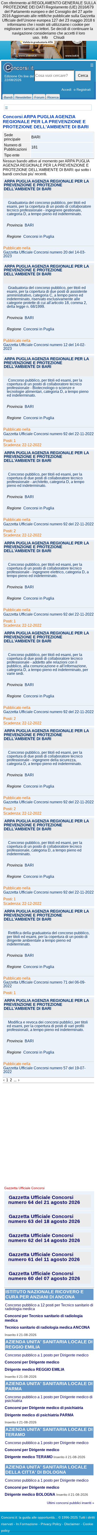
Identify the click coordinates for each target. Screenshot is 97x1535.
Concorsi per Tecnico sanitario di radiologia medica (44, 1318)
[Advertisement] (48, 1134)
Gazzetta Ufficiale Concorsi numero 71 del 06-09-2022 (44, 984)
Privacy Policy (51, 1524)
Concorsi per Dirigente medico (32, 1362)
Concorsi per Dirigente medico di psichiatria (44, 1408)
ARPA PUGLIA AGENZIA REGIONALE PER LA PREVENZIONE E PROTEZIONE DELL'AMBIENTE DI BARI (46, 185)
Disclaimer (72, 1524)
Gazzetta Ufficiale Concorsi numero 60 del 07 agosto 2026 (44, 1276)
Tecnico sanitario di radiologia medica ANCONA (47, 1327)
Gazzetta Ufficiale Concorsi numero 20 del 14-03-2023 (44, 254)
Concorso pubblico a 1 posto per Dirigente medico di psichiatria (49, 1399)
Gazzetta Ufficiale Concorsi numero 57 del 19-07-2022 (44, 1070)
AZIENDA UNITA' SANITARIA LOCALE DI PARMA (49, 1386)
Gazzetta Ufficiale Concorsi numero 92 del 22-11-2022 (48, 434)
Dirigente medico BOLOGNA (30, 1494)
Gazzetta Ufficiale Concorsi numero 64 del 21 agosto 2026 (44, 1200)
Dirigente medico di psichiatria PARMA (39, 1415)
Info (45, 37)
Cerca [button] (83, 76)
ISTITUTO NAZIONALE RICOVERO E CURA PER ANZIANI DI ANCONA (44, 1294)
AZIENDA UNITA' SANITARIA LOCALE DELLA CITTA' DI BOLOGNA (46, 1470)
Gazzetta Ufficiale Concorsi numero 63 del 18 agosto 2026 (44, 1219)
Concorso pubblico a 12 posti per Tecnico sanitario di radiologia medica (49, 1307)
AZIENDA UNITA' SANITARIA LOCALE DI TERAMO (49, 1432)
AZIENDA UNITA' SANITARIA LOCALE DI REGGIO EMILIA (49, 1344)
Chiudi (59, 37)
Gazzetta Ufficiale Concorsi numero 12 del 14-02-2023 (44, 347)
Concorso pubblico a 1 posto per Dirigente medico (47, 1355)
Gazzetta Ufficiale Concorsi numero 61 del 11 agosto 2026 (44, 1257)
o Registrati (82, 89)
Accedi (66, 89)
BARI (29, 225)
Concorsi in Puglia (38, 236)
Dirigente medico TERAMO (29, 1457)
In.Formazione (27, 1524)
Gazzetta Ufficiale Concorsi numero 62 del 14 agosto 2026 (44, 1238)
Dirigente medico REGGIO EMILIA (35, 1369)
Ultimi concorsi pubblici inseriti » (70, 1503)
